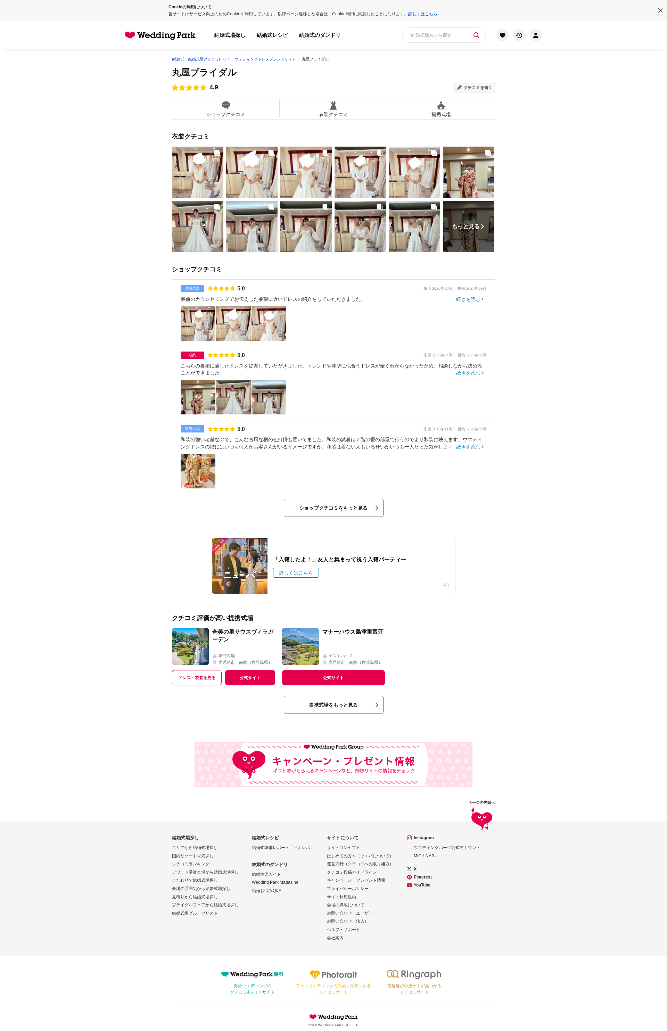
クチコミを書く (478, 87)
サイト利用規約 (341, 896)
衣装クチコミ (333, 114)
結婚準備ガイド (266, 874)
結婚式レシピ (272, 35)
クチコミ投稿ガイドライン (352, 872)
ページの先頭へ (481, 803)
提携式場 (441, 114)
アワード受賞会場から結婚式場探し (205, 872)
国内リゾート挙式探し (193, 855)
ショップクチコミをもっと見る (333, 508)
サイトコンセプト (343, 847)
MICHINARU (426, 855)
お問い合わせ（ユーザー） (352, 913)
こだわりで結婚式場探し (195, 880)
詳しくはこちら (422, 13)
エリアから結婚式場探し (195, 847)
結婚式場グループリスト (195, 913)
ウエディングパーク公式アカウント (447, 847)
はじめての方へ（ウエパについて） (360, 855)
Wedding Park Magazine (275, 882)
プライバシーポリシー (348, 888)
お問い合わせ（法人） (348, 921)
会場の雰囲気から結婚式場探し (201, 888)
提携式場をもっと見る (333, 705)
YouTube (422, 885)
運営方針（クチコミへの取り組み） (360, 863)
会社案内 (335, 937)
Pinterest (423, 877)
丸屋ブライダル (204, 72)
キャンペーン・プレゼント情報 (356, 880)
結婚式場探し (230, 35)
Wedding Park (333, 1016)
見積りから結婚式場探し (195, 896)
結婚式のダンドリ (320, 35)
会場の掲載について (345, 904)
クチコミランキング (190, 863)
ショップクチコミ (225, 114)
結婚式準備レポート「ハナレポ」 (283, 847)
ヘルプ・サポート (343, 929)
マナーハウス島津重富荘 (353, 632)
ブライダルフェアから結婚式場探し (205, 904)
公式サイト (250, 677)
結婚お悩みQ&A (266, 890)
